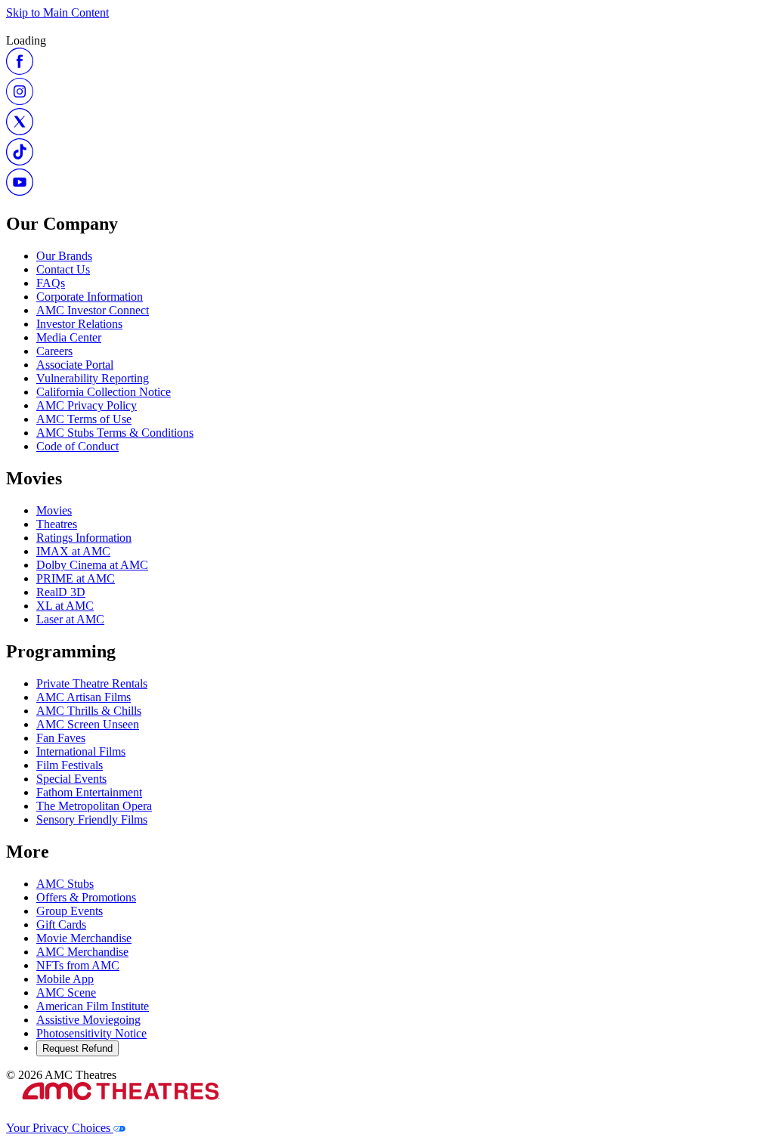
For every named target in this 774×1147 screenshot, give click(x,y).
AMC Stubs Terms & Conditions (115, 432)
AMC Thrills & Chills (88, 710)
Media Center (68, 337)
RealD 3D (60, 592)
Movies (54, 510)
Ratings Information (84, 537)
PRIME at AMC (75, 578)
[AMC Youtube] (19, 191)
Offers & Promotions (86, 897)
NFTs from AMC (77, 965)
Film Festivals (69, 765)
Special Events (71, 778)
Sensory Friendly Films (91, 819)
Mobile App (65, 978)
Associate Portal (74, 364)
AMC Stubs (65, 883)
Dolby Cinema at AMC (92, 564)
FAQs (50, 283)
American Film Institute (92, 1006)
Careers (54, 351)
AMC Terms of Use (84, 419)
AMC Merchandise (82, 951)
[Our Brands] (120, 1114)
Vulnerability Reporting (92, 378)
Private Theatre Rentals (91, 683)
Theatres (56, 524)
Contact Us (63, 269)
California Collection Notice (103, 391)
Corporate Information (89, 296)
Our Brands (64, 255)
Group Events (69, 910)
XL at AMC (65, 605)
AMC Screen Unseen (87, 724)
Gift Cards (61, 924)
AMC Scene (66, 992)
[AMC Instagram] (19, 100)
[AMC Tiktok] (19, 161)
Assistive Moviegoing (88, 1019)
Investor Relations (79, 323)
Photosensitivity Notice (91, 1033)
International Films (80, 751)
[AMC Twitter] (19, 131)
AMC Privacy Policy (86, 405)
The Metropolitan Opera (94, 805)
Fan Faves (60, 737)
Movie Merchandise (84, 938)
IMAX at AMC (73, 551)
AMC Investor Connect (92, 310)
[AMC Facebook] (19, 70)
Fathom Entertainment (89, 792)
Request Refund (77, 1048)
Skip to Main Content (57, 12)
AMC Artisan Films (83, 697)
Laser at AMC (70, 619)
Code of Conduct (77, 446)
